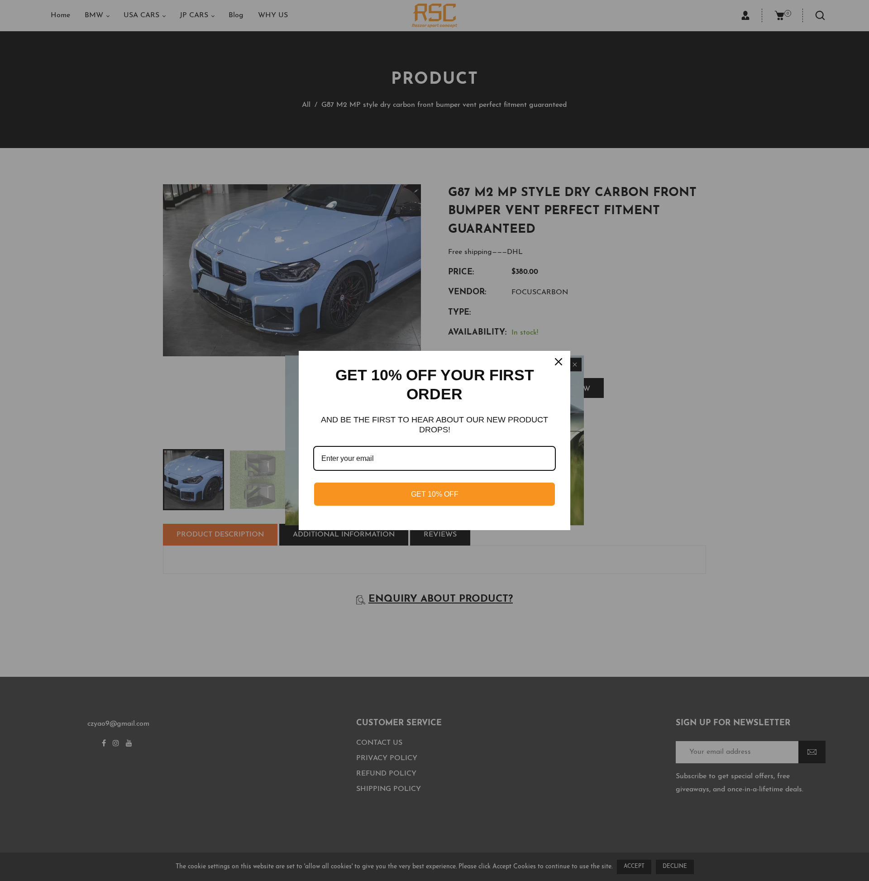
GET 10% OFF (434, 494)
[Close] (559, 362)
